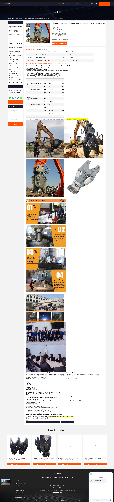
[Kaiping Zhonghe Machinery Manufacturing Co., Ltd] (7, 3)
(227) (13, 31)
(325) (14, 82)
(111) (15, 27)
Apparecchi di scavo (19, 18)
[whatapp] (15, 98)
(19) (14, 37)
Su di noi (76, 3)
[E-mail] (18, 98)
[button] (27, 41)
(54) (14, 64)
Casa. (54, 3)
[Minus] (111, 474)
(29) (14, 52)
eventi (88, 3)
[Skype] (12, 98)
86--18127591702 (106, 0)
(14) (13, 72)
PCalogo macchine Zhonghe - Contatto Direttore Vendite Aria (50, 67)
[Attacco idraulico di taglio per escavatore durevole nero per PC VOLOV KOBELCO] (69, 446)
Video (63, 3)
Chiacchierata (104, 3)
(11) (15, 40)
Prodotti (58, 3)
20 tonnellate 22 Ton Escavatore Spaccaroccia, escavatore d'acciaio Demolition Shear (17, 459)
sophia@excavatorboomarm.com (93, 0)
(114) (14, 34)
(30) (14, 60)
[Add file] (90, 500)
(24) (15, 44)
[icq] (21, 98)
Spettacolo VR (69, 3)
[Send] (111, 500)
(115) (15, 48)
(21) (15, 56)
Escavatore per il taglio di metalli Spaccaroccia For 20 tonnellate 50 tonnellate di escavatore (44, 459)
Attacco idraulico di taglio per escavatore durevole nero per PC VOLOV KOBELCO (68, 459)
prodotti (12, 18)
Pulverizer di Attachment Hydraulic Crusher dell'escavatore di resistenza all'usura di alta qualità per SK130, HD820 (94, 459)
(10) (14, 76)
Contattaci (82, 3)
